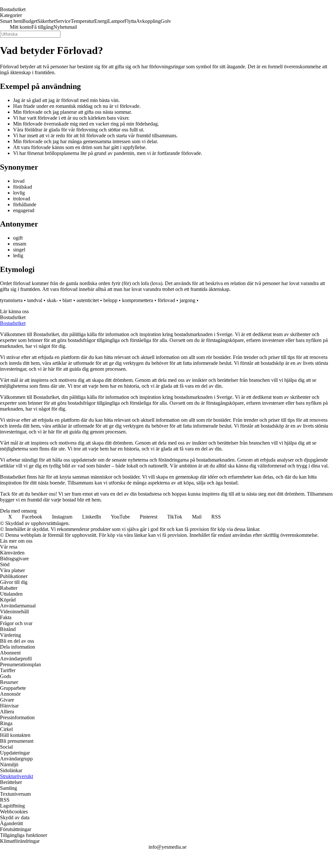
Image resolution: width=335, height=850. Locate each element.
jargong (187, 300)
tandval (34, 300)
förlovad (166, 300)
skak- (52, 300)
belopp (110, 300)
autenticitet (88, 300)
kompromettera (137, 300)
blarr (67, 300)
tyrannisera (11, 300)
